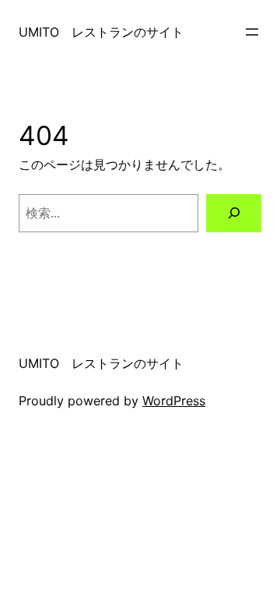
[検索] (233, 213)
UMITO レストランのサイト (101, 32)
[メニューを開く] (252, 32)
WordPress (173, 400)
